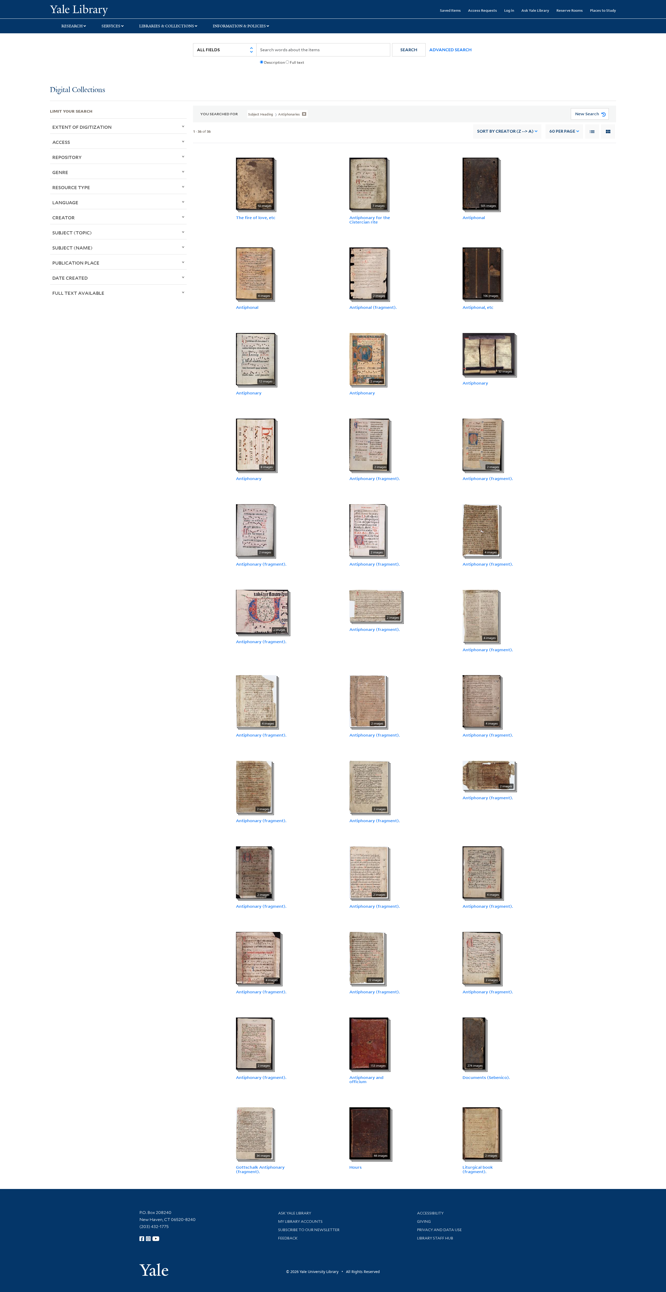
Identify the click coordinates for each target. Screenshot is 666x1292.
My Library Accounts (300, 1221)
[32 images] (489, 354)
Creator (63, 217)
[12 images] (255, 359)
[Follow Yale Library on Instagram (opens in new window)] (148, 1238)
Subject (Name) (72, 248)
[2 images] (368, 273)
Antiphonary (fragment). (374, 478)
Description (274, 62)
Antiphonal (474, 217)
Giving (424, 1221)
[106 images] (482, 273)
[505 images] (480, 183)
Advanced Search (450, 49)
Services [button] (110, 26)
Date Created (70, 278)
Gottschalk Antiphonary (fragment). (260, 1169)
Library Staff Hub (435, 1238)
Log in (509, 10)
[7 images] (368, 183)
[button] (409, 49)
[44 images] (369, 1133)
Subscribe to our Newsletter (309, 1230)
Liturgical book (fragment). (478, 1169)
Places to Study (603, 10)
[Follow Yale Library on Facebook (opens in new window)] (141, 1238)
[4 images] (254, 273)
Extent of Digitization (82, 127)
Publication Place (75, 263)
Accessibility (430, 1213)
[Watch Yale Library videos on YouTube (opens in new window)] (155, 1238)
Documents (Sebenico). (486, 1077)
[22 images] (366, 957)
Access (61, 142)
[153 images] (368, 1043)
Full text (297, 62)
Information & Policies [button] (239, 26)
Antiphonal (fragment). (373, 307)
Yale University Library (92, 9)
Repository (67, 157)
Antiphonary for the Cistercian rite (369, 220)
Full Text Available (78, 293)
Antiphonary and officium (366, 1079)
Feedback (288, 1238)
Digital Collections (77, 90)
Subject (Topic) (72, 232)
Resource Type (71, 187)
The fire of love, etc (256, 217)
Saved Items (450, 10)
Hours (355, 1167)
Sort (505, 131)
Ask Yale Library (535, 10)
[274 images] (474, 1043)
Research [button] (72, 26)
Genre (60, 172)
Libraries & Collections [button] (166, 26)
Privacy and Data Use (439, 1230)
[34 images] (254, 1133)
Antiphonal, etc (478, 307)
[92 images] (255, 183)
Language (65, 202)
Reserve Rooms (569, 10)
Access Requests (482, 10)
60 (562, 131)
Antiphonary (248, 392)
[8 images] (255, 444)
